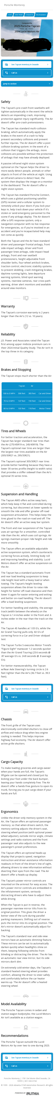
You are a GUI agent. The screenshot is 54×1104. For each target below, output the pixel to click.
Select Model (19, 15)
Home (10, 15)
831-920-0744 (31, 1081)
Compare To (29, 15)
